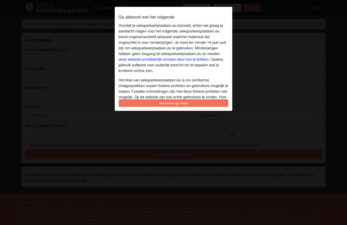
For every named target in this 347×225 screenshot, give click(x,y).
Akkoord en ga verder (173, 103)
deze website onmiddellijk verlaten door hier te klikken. (164, 59)
